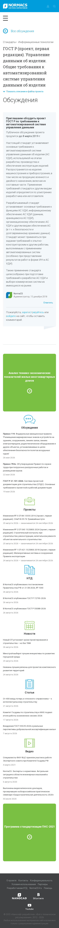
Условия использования (23, 884)
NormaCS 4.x (35, 888)
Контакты (23, 880)
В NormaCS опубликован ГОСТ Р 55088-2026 (24, 608)
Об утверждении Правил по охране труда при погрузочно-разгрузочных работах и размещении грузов (27, 467)
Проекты (30, 509)
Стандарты (9, 42)
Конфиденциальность (41, 880)
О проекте (11, 880)
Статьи (29, 692)
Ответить (48, 302)
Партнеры (43, 884)
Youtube (29, 909)
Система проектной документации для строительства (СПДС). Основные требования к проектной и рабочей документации (29, 484)
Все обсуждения (22, 31)
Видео (29, 751)
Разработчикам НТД (17, 888)
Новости (29, 633)
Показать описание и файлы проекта (24, 91)
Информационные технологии (35, 42)
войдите (11, 316)
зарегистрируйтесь (33, 312)
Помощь (48, 888)
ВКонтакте (38, 898)
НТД (30, 578)
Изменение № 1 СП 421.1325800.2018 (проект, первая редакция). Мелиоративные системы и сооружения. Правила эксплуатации (29, 553)
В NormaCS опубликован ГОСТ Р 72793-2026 (24, 598)
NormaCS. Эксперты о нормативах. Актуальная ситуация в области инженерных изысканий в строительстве (25, 774)
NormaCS (18, 293)
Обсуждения (29, 427)
